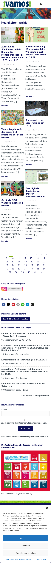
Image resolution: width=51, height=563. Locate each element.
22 (44, 261)
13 (31, 258)
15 (43, 258)
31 (13, 268)
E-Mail (4, 409)
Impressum (41, 559)
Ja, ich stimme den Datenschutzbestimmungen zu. (24, 422)
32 (19, 268)
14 (37, 258)
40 (29, 272)
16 (7, 261)
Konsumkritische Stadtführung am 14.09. (34, 123)
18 (19, 261)
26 (25, 265)
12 (25, 258)
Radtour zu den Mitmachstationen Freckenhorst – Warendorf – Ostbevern (25, 334)
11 (18, 258)
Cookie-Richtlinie (11, 559)
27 (32, 265)
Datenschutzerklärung (27, 559)
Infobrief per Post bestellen (34, 436)
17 (13, 261)
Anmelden (25, 428)
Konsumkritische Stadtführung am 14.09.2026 (24, 359)
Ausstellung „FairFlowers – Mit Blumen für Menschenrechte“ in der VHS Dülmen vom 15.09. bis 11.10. (12, 53)
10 (12, 258)
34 (32, 268)
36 (44, 268)
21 (38, 261)
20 (32, 261)
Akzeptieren (25, 538)
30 (7, 268)
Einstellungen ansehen (25, 553)
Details (4, 105)
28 (38, 265)
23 (7, 265)
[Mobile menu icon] (46, 4)
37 (10, 272)
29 (44, 265)
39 (22, 272)
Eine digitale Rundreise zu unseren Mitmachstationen (35, 192)
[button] (47, 508)
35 (38, 268)
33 (25, 268)
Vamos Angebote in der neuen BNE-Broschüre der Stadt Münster (12, 133)
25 (19, 265)
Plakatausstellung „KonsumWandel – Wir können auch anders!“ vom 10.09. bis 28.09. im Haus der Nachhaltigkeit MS (25, 348)
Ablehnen (25, 545)
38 (16, 272)
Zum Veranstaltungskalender (35, 395)
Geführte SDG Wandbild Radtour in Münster (12, 202)
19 (25, 261)
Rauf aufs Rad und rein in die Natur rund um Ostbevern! (23, 384)
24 (13, 265)
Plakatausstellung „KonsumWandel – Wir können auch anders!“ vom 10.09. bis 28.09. (35, 52)
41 (35, 272)
